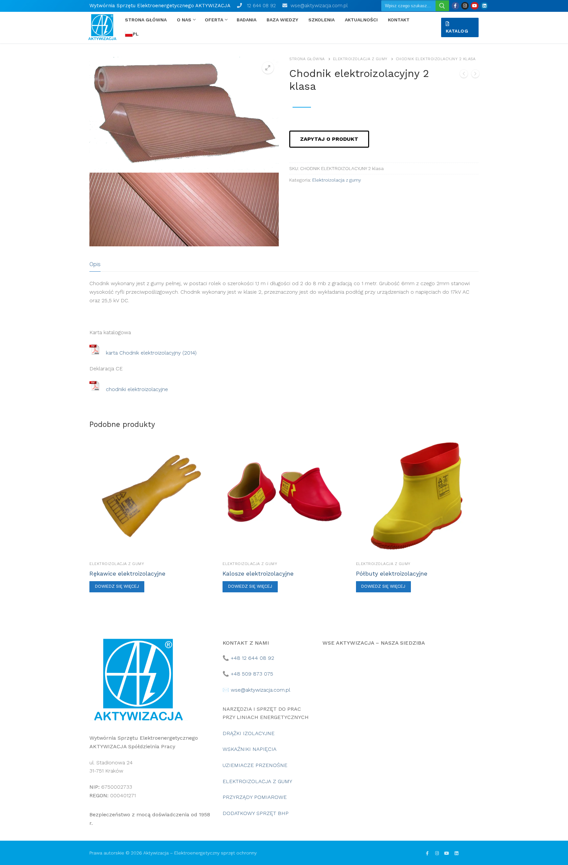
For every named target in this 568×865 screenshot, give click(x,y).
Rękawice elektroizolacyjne (127, 573)
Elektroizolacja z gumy (360, 59)
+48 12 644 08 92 (252, 658)
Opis (95, 264)
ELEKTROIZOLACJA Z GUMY (257, 781)
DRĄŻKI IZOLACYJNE (248, 733)
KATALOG (457, 31)
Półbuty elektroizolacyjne (391, 573)
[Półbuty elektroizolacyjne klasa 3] (475, 75)
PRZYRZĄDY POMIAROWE (255, 797)
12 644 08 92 (259, 6)
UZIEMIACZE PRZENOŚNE (255, 765)
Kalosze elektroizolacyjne (258, 573)
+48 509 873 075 (252, 674)
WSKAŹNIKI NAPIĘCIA (249, 749)
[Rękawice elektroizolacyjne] (464, 75)
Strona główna (307, 59)
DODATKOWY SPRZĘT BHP (256, 813)
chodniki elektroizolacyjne (137, 389)
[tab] (95, 264)
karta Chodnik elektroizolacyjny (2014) (151, 353)
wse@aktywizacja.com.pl (317, 6)
